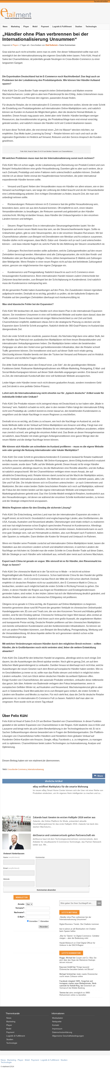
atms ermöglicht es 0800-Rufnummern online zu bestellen (74, 994)
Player (26, 26)
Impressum (57, 1029)
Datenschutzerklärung (62, 1032)
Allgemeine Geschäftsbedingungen (68, 1036)
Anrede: (21, 904)
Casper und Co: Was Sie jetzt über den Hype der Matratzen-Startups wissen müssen (77, 960)
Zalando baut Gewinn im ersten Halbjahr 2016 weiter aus (64, 817)
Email (11, 868)
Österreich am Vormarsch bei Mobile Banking (77, 987)
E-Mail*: (21, 917)
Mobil (35, 26)
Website (6, 879)
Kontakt (55, 1025)
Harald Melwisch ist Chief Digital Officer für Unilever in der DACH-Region (77, 944)
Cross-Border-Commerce (17, 769)
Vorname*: (20, 908)
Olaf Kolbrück (51, 45)
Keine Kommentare (67, 45)
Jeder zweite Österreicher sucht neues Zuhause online (78, 975)
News (5, 26)
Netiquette (56, 1021)
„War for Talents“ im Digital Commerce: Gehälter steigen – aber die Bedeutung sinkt (79, 937)
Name (11, 857)
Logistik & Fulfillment (62, 26)
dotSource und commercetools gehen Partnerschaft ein (64, 835)
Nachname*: (19, 912)
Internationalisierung (36, 769)
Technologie (91, 26)
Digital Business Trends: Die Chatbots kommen (79, 924)
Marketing (15, 26)
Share (100, 776)
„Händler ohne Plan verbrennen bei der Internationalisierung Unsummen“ (75, 918)
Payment (45, 26)
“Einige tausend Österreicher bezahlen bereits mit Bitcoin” (76, 968)
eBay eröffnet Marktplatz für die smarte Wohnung (60, 786)
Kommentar (40, 857)
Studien (78, 26)
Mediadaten (57, 1018)
